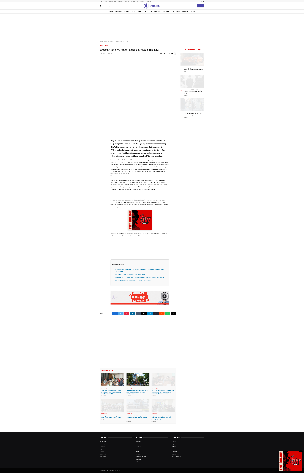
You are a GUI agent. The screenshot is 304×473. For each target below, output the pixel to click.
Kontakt (200, 6)
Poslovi (126, 11)
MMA (137, 461)
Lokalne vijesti (104, 1)
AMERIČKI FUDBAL (141, 456)
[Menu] (100, 6)
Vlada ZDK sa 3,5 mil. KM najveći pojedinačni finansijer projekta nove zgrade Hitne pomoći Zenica (137, 417)
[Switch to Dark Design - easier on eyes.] (201, 1)
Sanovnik (157, 11)
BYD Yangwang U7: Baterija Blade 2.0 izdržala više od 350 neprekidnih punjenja (193, 68)
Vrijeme (193, 11)
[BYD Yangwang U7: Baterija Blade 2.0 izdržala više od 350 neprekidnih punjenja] (192, 59)
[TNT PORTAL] (152, 5)
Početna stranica (103, 41)
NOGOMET (138, 441)
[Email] (101, 125)
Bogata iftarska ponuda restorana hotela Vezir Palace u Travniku (133, 281)
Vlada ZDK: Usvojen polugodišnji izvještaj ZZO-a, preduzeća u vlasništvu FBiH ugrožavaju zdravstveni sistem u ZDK (112, 392)
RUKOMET (138, 449)
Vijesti (111, 11)
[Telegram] (101, 140)
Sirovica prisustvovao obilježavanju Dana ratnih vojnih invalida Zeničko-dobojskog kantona (112, 416)
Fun (172, 11)
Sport (140, 11)
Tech (150, 11)
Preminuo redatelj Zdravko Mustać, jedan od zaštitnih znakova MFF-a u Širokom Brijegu (193, 91)
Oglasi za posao (112, 1)
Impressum (174, 444)
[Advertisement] (152, 27)
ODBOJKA (138, 454)
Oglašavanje (174, 451)
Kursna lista (120, 1)
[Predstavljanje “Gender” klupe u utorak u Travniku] (138, 82)
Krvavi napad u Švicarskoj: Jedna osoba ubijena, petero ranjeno (193, 114)
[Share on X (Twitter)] (167, 53)
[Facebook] (101, 114)
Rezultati (185, 11)
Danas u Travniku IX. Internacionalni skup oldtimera (130, 274)
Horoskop (133, 1)
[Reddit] (101, 136)
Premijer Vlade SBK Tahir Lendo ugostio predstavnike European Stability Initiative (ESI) (140, 277)
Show (178, 11)
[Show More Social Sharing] (175, 53)
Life (145, 11)
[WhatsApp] (101, 143)
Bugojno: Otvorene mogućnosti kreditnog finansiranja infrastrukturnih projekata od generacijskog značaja (161, 417)
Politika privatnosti (176, 456)
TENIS (137, 444)
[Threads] (101, 147)
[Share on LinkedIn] (172, 53)
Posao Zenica (148, 1)
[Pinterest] (101, 121)
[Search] (203, 1)
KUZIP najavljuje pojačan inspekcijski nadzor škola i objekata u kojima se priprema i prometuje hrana (137, 392)
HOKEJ (137, 451)
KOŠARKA (138, 446)
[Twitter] (101, 118)
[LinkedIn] (101, 132)
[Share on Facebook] (164, 53)
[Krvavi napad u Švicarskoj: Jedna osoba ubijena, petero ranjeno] (192, 104)
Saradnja (174, 449)
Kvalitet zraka (140, 1)
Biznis (133, 11)
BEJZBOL (138, 459)
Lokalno (118, 11)
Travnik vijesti (155, 413)
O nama (174, 441)
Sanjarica (127, 1)
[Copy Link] (169, 53)
